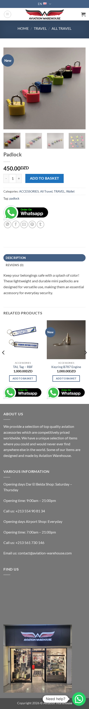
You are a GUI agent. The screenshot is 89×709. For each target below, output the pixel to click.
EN (40, 4)
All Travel (61, 28)
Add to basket (44, 178)
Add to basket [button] (23, 378)
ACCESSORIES (29, 191)
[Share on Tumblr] (40, 224)
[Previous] (11, 88)
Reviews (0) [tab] (15, 265)
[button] (7, 14)
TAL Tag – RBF (23, 367)
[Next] (78, 88)
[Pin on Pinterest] (32, 224)
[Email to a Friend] (24, 224)
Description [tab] (16, 258)
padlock (14, 198)
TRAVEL (40, 28)
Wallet (70, 191)
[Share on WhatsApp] (7, 224)
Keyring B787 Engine (66, 367)
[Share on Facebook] (16, 224)
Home (23, 28)
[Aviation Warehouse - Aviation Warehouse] (45, 14)
